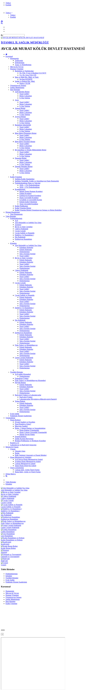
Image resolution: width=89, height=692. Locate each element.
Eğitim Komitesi (25, 193)
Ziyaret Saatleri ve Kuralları (25, 422)
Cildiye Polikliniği (21, 229)
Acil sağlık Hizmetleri (23, 374)
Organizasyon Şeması (18, 85)
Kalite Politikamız (21, 206)
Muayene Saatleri (21, 426)
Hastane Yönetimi (16, 69)
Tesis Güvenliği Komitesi (28, 204)
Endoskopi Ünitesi (21, 378)
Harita (17, 453)
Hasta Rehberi (15, 420)
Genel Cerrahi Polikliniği (24, 358)
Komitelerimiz (20, 189)
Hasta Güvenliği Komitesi (28, 198)
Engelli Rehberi (20, 437)
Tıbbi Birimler (11, 216)
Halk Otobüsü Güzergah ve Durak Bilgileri (30, 455)
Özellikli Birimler (16, 372)
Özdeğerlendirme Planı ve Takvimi (27, 183)
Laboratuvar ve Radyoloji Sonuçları (23, 445)
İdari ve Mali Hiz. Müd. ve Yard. (27, 77)
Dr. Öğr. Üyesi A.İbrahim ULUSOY (32, 73)
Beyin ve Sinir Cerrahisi (23, 227)
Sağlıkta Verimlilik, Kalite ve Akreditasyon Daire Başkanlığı (37, 181)
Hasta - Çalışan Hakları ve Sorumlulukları (30, 428)
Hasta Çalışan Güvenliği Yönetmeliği (33, 432)
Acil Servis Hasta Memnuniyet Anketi (29, 459)
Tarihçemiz (19, 61)
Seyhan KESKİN (25, 79)
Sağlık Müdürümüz (17, 88)
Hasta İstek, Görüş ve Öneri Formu (28, 472)
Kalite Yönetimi (16, 177)
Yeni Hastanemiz (16, 214)
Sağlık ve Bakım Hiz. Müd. (25, 81)
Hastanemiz (14, 58)
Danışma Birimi (20, 158)
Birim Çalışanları (25, 96)
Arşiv (17, 100)
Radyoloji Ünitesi (25, 397)
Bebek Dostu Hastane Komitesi (31, 191)
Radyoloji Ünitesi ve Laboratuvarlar (28, 395)
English (8, 5)
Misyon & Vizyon (16, 67)
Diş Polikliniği (20, 237)
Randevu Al (14, 443)
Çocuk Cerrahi (20, 231)
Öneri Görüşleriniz (17, 468)
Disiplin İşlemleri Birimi (23, 166)
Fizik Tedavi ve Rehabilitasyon (26, 345)
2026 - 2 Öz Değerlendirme (29, 187)
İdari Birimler (15, 90)
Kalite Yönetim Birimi (23, 208)
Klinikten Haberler (26, 247)
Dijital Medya (11, 474)
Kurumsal (9, 56)
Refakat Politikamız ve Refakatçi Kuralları (30, 441)
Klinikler (13, 243)
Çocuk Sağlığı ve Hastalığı (24, 233)
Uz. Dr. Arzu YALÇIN (27, 75)
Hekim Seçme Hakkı (27, 434)
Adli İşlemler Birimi (22, 92)
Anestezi (18, 225)
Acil (16, 220)
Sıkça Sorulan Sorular (27, 254)
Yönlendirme (10, 418)
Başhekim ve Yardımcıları (24, 71)
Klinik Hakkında (25, 250)
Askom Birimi (20, 108)
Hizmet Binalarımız (13, 212)
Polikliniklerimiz (16, 218)
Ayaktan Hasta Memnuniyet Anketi (28, 461)
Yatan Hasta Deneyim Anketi (25, 466)
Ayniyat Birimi (20, 117)
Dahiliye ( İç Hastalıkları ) (24, 235)
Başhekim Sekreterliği (23, 125)
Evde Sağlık (14, 414)
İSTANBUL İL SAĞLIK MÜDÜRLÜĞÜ (25, 42)
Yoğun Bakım (20, 401)
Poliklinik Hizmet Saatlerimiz (21, 416)
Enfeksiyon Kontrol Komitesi (30, 196)
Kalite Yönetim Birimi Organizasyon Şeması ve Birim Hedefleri (38, 210)
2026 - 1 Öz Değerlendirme (29, 185)
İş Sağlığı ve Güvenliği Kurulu (30, 200)
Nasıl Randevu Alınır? (23, 424)
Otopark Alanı (20, 451)
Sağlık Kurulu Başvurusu (24, 439)
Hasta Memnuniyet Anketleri (20, 457)
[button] (9, 13)
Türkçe (8, 3)
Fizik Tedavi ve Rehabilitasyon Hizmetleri (30, 380)
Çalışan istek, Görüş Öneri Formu (27, 470)
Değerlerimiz (19, 63)
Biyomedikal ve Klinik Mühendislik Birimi (30, 150)
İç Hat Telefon (24, 98)
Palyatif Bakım (20, 383)
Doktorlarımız (24, 252)
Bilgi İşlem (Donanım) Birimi (25, 133)
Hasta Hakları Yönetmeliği (29, 430)
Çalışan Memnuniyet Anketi (25, 464)
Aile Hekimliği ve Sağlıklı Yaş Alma (28, 223)
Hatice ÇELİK (24, 83)
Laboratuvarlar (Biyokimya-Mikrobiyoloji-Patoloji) (38, 399)
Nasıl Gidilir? (24, 94)
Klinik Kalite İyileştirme (28, 202)
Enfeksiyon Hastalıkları (23, 239)
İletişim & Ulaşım (12, 447)
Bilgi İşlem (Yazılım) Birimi (25, 142)
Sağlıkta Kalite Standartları (24, 179)
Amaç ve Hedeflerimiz (23, 65)
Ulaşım (12, 449)
